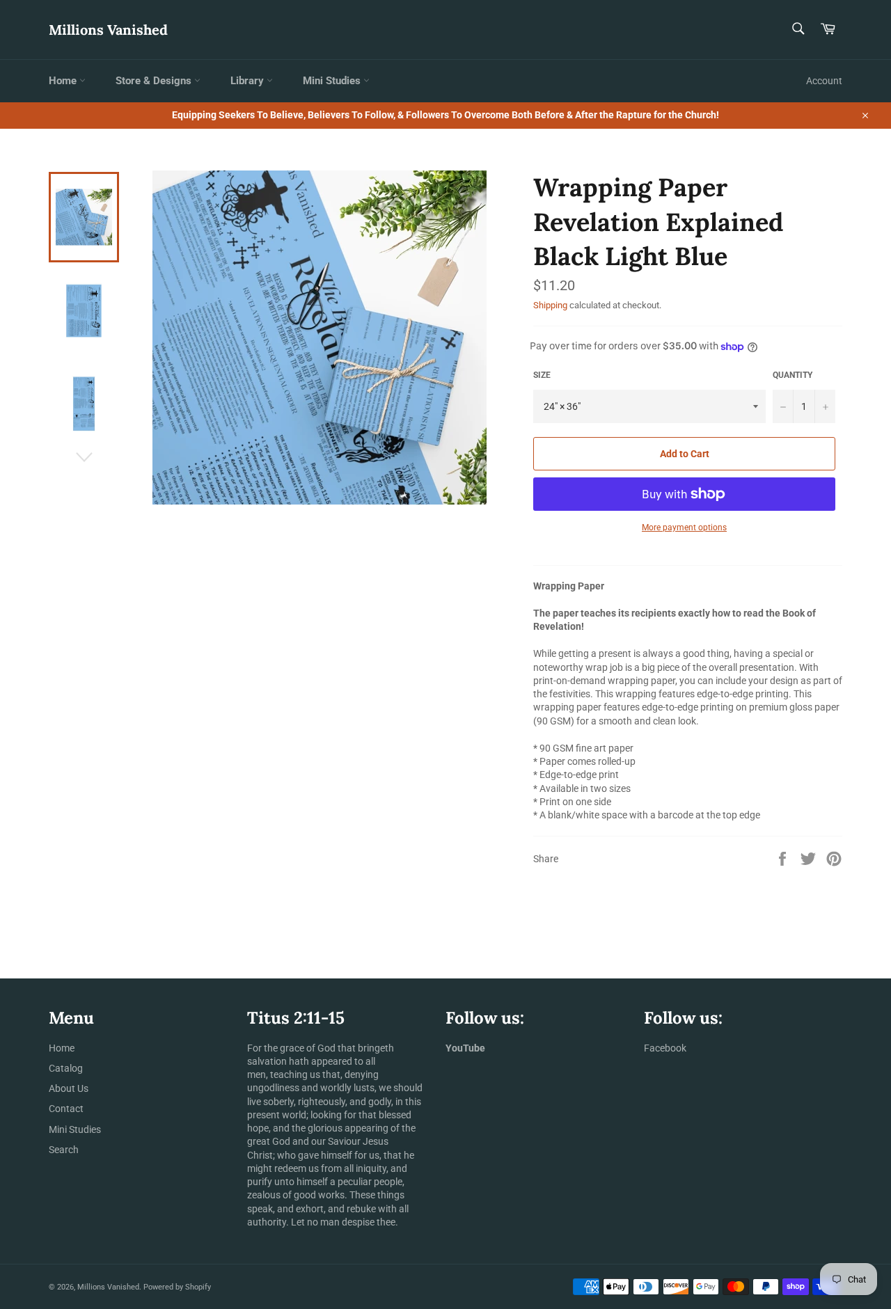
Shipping (550, 305)
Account (824, 80)
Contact (66, 1108)
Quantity (792, 375)
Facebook (665, 1048)
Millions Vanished (108, 29)
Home (64, 80)
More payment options (684, 527)
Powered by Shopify (177, 1287)
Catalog (66, 1068)
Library (248, 80)
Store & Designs (155, 80)
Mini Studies (333, 80)
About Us (68, 1088)
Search (64, 1149)
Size (542, 375)
